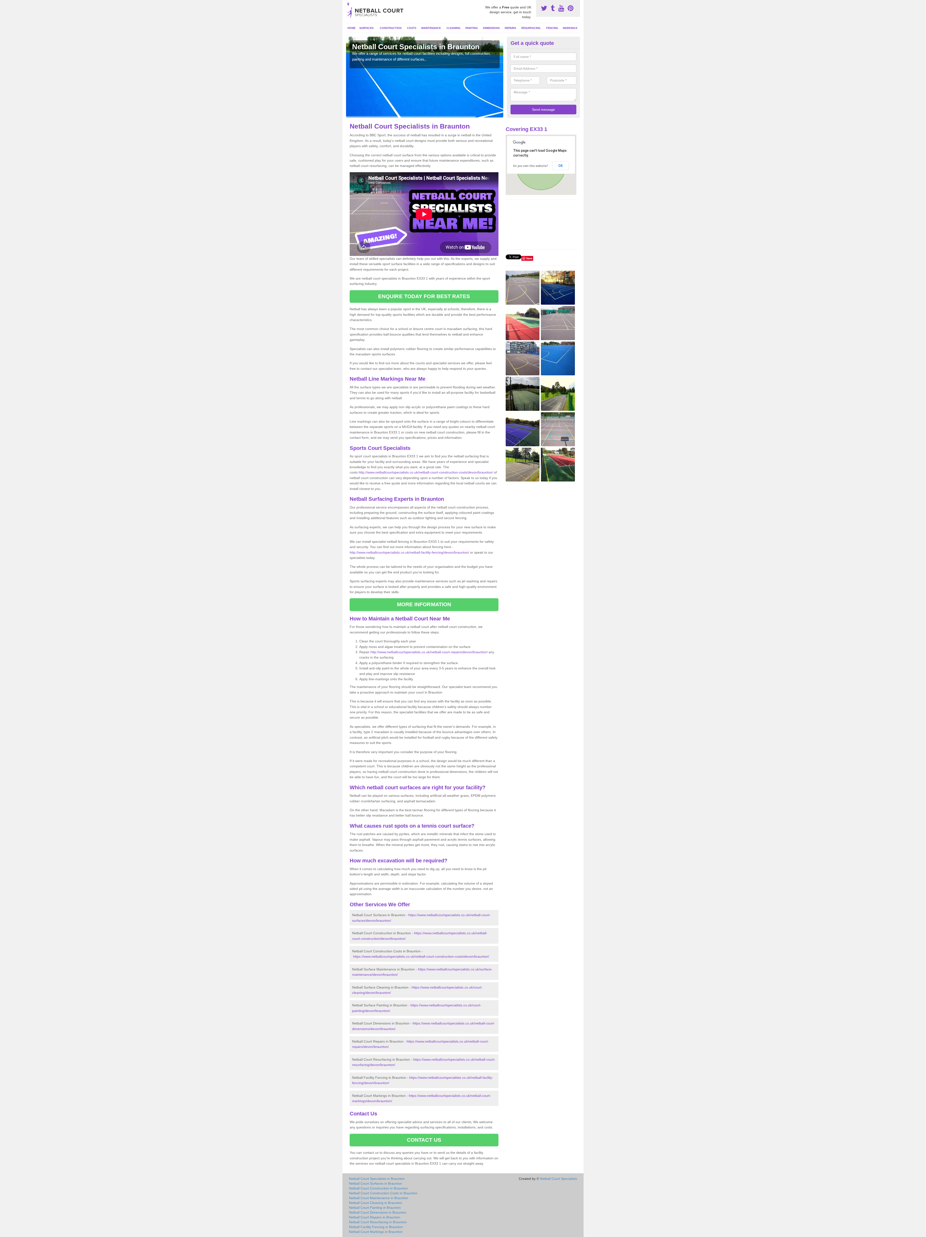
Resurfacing (531, 28)
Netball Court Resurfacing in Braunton (378, 1222)
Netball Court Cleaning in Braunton (375, 1203)
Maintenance (431, 28)
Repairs (510, 28)
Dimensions (491, 28)
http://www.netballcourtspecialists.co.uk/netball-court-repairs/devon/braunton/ (429, 652)
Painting (471, 28)
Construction (391, 28)
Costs (411, 28)
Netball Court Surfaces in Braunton (375, 1183)
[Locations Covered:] (348, 4)
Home (351, 28)
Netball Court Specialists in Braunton (377, 1179)
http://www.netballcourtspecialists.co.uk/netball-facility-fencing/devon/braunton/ (409, 552)
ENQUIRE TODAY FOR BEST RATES (424, 296)
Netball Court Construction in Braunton (378, 1188)
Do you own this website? (530, 166)
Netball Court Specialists (558, 1179)
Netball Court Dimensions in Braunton (377, 1212)
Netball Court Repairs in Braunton (374, 1217)
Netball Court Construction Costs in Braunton (383, 1193)
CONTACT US (424, 1140)
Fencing (552, 28)
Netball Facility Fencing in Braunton (376, 1227)
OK (560, 166)
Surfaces (366, 28)
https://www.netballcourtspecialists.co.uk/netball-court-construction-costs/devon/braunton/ (421, 956)
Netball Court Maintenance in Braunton (378, 1198)
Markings (570, 28)
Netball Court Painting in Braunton (375, 1208)
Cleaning (454, 28)
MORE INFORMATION (424, 604)
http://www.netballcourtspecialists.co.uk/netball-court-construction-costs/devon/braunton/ (426, 472)
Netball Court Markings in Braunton (375, 1232)
